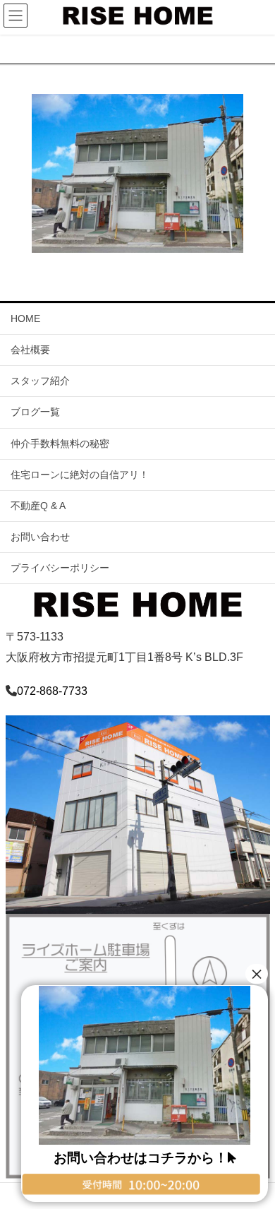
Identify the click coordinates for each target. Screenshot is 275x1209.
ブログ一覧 (35, 411)
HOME (25, 318)
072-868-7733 (52, 691)
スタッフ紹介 (40, 380)
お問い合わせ (40, 536)
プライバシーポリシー (60, 567)
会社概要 (30, 349)
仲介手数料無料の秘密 (60, 443)
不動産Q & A (38, 505)
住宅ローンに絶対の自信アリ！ (80, 474)
